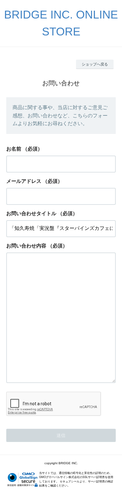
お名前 (13, 148)
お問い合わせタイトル (31, 213)
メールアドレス (23, 181)
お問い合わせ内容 (26, 245)
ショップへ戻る (95, 64)
